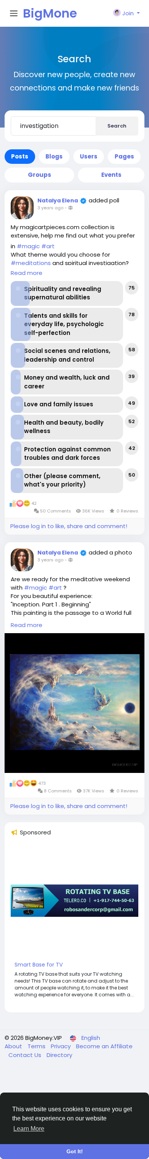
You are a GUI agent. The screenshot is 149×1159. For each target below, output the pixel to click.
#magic (28, 246)
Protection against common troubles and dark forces (67, 453)
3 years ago (50, 208)
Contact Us (25, 1055)
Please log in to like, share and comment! (68, 526)
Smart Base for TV (39, 964)
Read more (26, 273)
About (14, 1046)
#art (48, 246)
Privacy (61, 1046)
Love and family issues (58, 404)
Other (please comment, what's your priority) (62, 480)
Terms (37, 1046)
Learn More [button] (28, 1128)
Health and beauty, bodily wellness (64, 427)
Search (116, 125)
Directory (59, 1055)
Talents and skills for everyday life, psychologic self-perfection (64, 324)
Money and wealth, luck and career (67, 381)
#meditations (31, 263)
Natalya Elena (57, 200)
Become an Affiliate (104, 1046)
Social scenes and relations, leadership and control (67, 355)
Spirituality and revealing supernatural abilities (62, 293)
